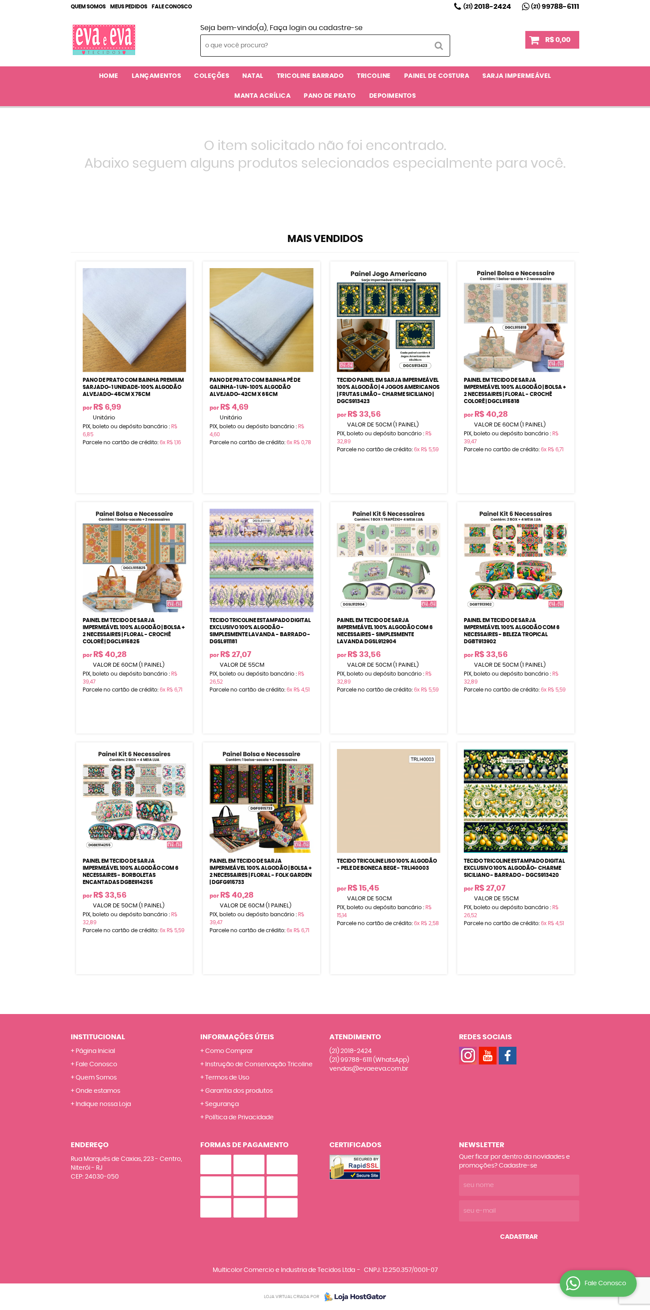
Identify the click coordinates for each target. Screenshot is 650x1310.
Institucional (98, 1037)
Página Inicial (95, 1051)
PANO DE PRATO (330, 96)
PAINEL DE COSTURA (437, 76)
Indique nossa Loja (103, 1104)
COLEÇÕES (211, 76)
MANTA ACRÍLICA (262, 96)
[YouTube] (488, 1055)
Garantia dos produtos (239, 1091)
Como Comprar (229, 1051)
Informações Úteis (237, 1037)
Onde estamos (98, 1091)
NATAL (253, 76)
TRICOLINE (374, 76)
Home (109, 76)
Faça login (288, 27)
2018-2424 (487, 6)
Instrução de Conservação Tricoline (259, 1064)
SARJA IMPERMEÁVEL (516, 76)
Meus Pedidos (128, 6)
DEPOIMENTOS (392, 96)
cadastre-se (341, 27)
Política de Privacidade (239, 1117)
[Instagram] (468, 1055)
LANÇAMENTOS (156, 76)
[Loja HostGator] (352, 1296)
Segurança (222, 1104)
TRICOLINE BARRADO (310, 76)
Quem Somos (88, 6)
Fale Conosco (172, 6)
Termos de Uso (227, 1078)
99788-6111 (555, 6)
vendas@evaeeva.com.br (368, 1069)
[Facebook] (507, 1055)
